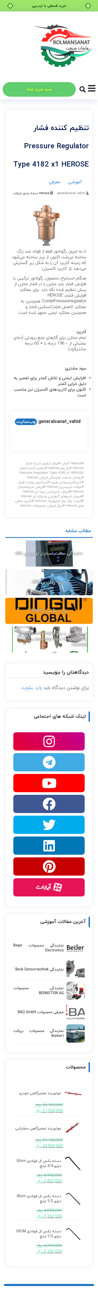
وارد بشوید (32, 688)
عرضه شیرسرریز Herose (64, 487)
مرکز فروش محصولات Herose (41, 505)
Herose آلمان (72, 463)
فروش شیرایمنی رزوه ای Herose (46, 491)
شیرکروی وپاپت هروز (33, 482)
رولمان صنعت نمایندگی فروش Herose (54, 477)
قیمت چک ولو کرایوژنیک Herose (58, 501)
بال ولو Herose (59, 468)
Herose (44, 193)
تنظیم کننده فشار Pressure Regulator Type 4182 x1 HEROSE (51, 470)
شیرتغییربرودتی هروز (66, 482)
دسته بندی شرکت (25, 193)
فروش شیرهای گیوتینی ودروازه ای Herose (51, 496)
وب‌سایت (26, 422)
